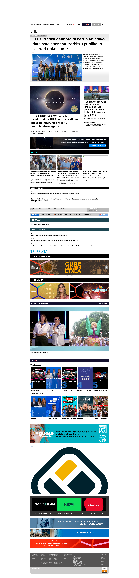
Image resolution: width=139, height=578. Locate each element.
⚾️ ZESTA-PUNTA (67, 214)
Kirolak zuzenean (57, 564)
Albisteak (46, 24)
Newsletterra (103, 554)
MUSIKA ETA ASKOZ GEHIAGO (93, 514)
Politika (50, 558)
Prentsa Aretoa (77, 565)
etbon (40, 280)
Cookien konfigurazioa (75, 568)
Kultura (50, 559)
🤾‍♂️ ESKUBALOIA (76, 214)
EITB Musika (43, 560)
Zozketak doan (76, 558)
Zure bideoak (93, 210)
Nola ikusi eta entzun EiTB (79, 564)
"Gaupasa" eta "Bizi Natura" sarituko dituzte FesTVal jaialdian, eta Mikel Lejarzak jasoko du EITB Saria (95, 108)
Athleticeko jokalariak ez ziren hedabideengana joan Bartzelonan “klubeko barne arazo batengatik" (62, 246)
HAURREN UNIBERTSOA (66, 514)
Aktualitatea (51, 555)
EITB (33, 31)
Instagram (103, 558)
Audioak (65, 558)
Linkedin (102, 561)
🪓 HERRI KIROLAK (86, 214)
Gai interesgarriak (77, 561)
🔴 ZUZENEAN (102, 215)
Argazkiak (66, 556)
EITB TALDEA (96, 24)
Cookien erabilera (66, 568)
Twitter (102, 557)
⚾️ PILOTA (42, 214)
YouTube (102, 562)
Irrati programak (44, 563)
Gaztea (42, 559)
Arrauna (56, 559)
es (108, 24)
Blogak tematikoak (78, 563)
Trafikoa (75, 556)
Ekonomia (50, 556)
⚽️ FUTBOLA (49, 214)
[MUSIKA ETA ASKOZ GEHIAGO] (94, 504)
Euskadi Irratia (43, 555)
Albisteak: (51, 554)
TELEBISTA (39, 251)
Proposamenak (43, 256)
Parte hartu (76, 560)
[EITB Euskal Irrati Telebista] (36, 24)
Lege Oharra (59, 568)
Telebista (57, 24)
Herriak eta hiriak (77, 562)
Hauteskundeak (77, 557)
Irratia (63, 24)
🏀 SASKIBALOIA (58, 214)
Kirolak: (56, 554)
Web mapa (95, 568)
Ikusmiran (50, 560)
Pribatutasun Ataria (51, 568)
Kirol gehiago (56, 560)
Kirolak (51, 24)
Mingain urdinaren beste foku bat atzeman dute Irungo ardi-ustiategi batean (55, 193)
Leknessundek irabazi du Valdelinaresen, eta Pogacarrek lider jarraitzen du (54, 240)
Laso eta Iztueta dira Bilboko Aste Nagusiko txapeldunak (49, 235)
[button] (66, 275)
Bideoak (33, 558)
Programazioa (35, 555)
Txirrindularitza (57, 556)
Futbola (55, 555)
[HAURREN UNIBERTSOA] (69, 504)
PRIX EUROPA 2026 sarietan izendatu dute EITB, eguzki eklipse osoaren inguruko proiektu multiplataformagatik (54, 121)
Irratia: (42, 554)
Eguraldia (50, 562)
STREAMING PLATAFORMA (42, 514)
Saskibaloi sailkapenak (58, 563)
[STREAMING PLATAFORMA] (44, 504)
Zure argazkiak (94, 208)
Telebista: (34, 554)
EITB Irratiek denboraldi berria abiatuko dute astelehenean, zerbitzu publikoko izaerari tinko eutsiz (68, 44)
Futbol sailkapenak (58, 562)
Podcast (42, 564)
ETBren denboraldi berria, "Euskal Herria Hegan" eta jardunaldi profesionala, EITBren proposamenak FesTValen (96, 125)
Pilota (55, 558)
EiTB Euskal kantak (44, 562)
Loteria (74, 559)
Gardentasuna (84, 568)
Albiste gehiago (38, 188)
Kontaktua (90, 568)
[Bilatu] (103, 25)
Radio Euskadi (43, 556)
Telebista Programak (36, 556)
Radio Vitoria (43, 558)
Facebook (103, 555)
